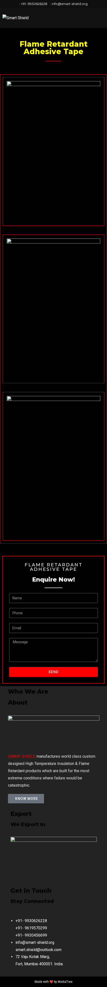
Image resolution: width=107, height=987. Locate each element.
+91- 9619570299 (31, 928)
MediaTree (65, 982)
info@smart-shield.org (70, 4)
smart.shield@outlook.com (38, 949)
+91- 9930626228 (34, 4)
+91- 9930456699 (31, 935)
